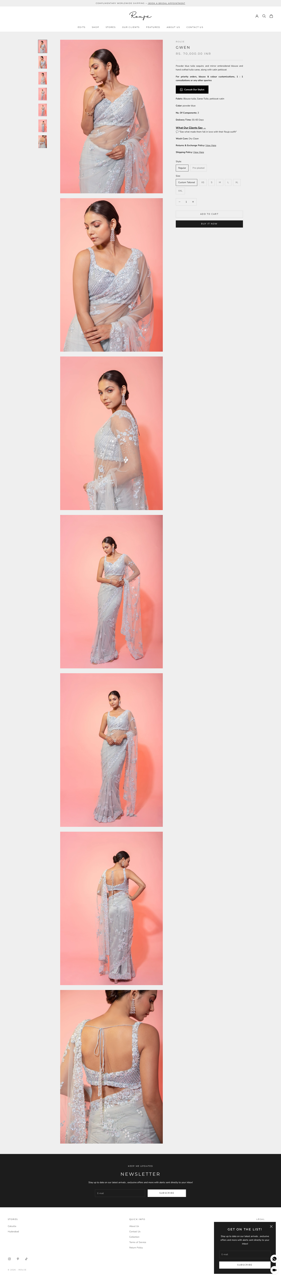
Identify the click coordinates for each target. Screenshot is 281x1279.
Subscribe (244, 1264)
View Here (210, 145)
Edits (81, 27)
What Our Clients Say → (191, 128)
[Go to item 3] (42, 78)
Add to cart (209, 214)
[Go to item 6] (42, 126)
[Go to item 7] (42, 141)
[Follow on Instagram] (9, 1259)
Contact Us (195, 27)
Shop (95, 27)
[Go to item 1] (42, 46)
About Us (173, 27)
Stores (111, 27)
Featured (153, 27)
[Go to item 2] (42, 62)
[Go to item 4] (42, 94)
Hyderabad (13, 1231)
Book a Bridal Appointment (166, 3)
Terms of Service (137, 1242)
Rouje (180, 41)
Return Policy (136, 1247)
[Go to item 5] (42, 110)
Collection (134, 1236)
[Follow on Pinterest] (18, 1259)
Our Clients (131, 27)
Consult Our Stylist (194, 89)
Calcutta (12, 1226)
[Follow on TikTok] (26, 1259)
